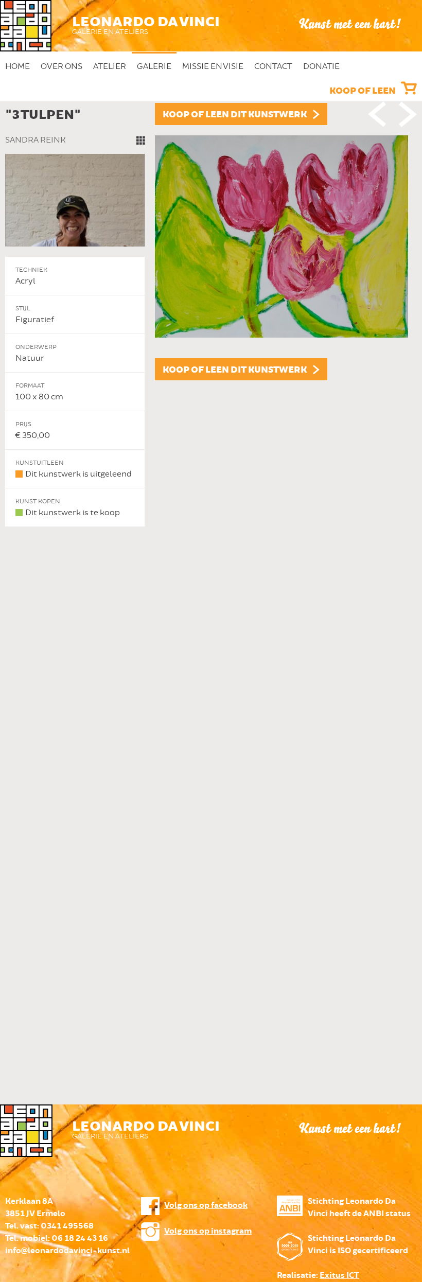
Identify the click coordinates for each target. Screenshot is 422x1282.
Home (17, 66)
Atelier (109, 66)
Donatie (321, 66)
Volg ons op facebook (206, 1205)
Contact (273, 66)
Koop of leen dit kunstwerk (235, 115)
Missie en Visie (212, 66)
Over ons (61, 66)
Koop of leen (362, 91)
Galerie (154, 66)
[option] (211, 315)
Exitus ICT (339, 1275)
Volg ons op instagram (208, 1231)
